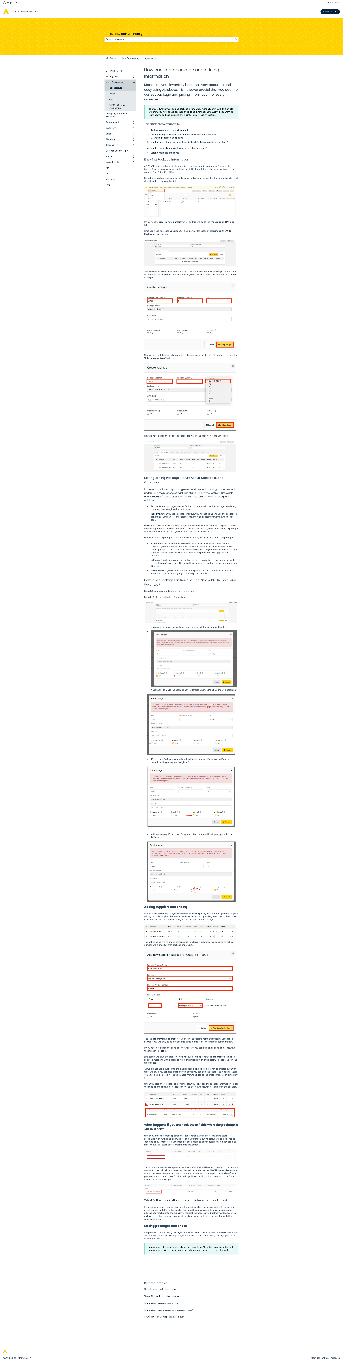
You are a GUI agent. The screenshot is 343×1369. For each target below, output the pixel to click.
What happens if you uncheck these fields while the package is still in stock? (189, 142)
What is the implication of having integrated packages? (179, 148)
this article (210, 115)
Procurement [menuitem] (112, 122)
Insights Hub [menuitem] (112, 162)
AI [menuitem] (107, 173)
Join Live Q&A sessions (26, 11)
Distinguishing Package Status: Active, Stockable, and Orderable (183, 134)
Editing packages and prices (165, 153)
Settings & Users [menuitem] (114, 76)
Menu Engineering (130, 58)
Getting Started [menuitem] (114, 71)
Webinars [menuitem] (110, 179)
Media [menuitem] (109, 156)
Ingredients (150, 58)
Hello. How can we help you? (126, 34)
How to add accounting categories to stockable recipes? (168, 1310)
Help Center (110, 58)
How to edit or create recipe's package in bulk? (164, 1317)
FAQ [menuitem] (108, 185)
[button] (134, 71)
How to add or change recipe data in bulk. (161, 1303)
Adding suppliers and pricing (168, 137)
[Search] (235, 39)
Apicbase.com (330, 11)
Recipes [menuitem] (113, 93)
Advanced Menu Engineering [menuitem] (117, 106)
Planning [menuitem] (110, 139)
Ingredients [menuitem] (115, 88)
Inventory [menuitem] (111, 128)
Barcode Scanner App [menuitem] (117, 151)
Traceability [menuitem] (112, 145)
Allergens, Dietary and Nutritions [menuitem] (117, 115)
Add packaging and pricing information (170, 130)
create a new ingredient (171, 222)
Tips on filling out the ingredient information (163, 1296)
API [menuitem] (107, 168)
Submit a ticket (332, 2)
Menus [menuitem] (112, 99)
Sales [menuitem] (108, 133)
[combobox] (169, 39)
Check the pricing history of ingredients (161, 1289)
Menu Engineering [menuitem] (115, 82)
